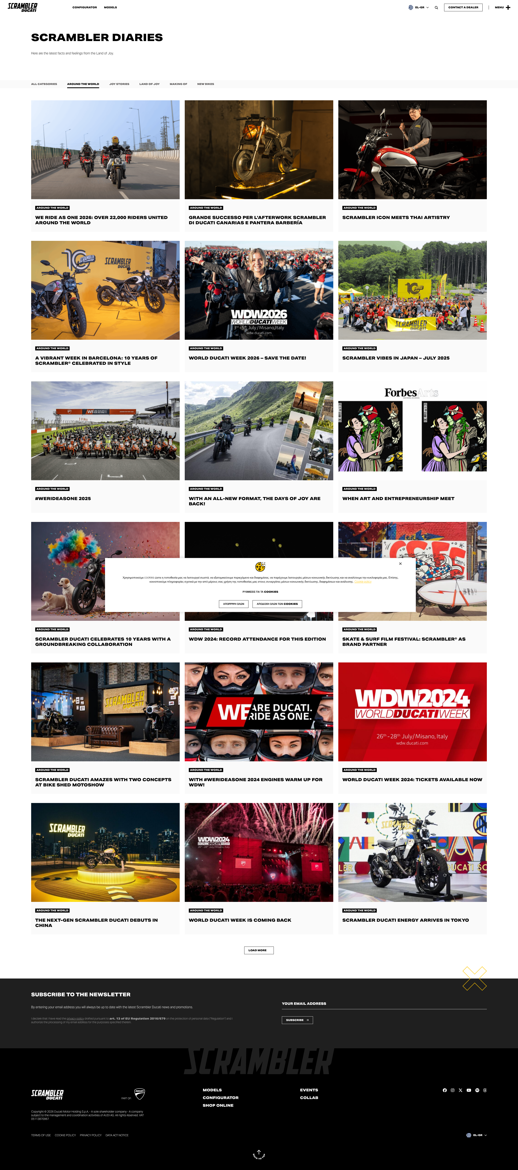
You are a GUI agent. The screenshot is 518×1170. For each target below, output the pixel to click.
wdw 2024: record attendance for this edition (257, 639)
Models (110, 7)
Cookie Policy (65, 1135)
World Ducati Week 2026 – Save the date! (247, 358)
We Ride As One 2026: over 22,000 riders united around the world (101, 220)
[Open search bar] (436, 7)
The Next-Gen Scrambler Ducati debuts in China (96, 922)
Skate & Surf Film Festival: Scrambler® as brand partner (404, 641)
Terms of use (41, 1135)
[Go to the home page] (22, 7)
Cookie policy (363, 581)
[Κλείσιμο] (400, 563)
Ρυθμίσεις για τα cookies (260, 592)
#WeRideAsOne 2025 (63, 498)
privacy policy (75, 1018)
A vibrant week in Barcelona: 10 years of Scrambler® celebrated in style (96, 360)
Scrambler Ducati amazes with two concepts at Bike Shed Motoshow (103, 782)
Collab (309, 1098)
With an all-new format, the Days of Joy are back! (255, 501)
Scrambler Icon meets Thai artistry (396, 217)
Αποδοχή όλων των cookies (277, 604)
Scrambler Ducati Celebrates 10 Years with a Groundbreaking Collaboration (103, 641)
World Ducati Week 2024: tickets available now (412, 779)
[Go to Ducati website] (139, 1094)
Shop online (218, 1105)
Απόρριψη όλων (233, 604)
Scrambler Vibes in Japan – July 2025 (396, 358)
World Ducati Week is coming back (240, 920)
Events (309, 1090)
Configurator (84, 7)
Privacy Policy (91, 1135)
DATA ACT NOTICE (117, 1135)
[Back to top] (259, 1154)
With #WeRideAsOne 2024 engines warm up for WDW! (256, 782)
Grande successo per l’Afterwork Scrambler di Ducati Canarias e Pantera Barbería (257, 220)
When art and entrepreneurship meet (398, 498)
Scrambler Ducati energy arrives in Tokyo (405, 920)
